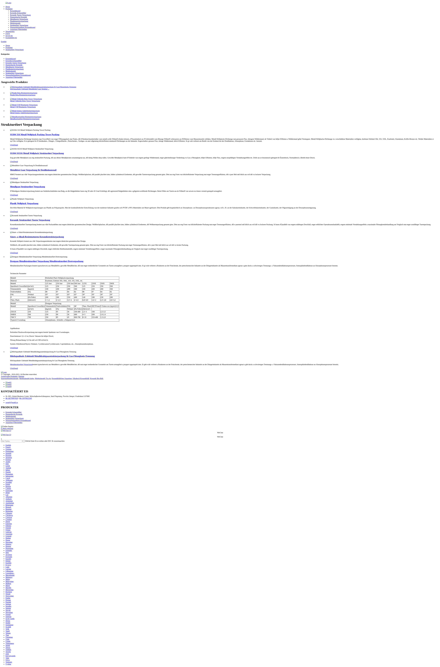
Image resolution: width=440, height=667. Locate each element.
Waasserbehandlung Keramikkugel (22, 27)
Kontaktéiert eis (11, 38)
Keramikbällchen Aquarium (62, 378)
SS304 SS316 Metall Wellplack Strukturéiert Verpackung (37, 153)
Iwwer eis (9, 36)
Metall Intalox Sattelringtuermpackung (24, 113)
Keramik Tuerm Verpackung (20, 15)
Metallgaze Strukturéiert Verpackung (27, 186)
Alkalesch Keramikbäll (81, 378)
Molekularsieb (15, 23)
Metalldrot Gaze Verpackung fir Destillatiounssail (33, 170)
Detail (16, 145)
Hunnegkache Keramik (18, 17)
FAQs (8, 34)
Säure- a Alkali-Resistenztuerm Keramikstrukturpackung (37, 237)
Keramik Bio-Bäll (96, 378)
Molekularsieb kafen (26, 378)
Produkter (9, 9)
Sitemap (21, 376)
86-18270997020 (12, 398)
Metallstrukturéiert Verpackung (21, 364)
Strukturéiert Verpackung (19, 25)
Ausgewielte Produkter (9, 376)
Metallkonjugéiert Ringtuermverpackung (24, 119)
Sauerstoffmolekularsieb (9, 378)
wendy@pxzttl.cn (12, 402)
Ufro (12, 145)
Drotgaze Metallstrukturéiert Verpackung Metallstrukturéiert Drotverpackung (46, 261)
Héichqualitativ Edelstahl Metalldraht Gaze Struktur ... (29, 89)
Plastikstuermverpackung (19, 21)
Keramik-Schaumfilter (18, 13)
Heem (8, 7)
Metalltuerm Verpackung (19, 19)
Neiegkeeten (10, 31)
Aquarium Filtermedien (18, 29)
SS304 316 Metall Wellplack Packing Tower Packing (34, 134)
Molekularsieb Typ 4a (43, 378)
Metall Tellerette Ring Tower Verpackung (25, 101)
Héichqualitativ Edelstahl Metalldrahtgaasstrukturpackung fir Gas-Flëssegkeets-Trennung (52, 356)
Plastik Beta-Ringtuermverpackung (22, 95)
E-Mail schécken (7, 428)
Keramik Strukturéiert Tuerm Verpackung (30, 220)
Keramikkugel (15, 11)
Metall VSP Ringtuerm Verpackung (23, 107)
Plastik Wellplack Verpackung (24, 203)
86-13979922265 (25, 398)
